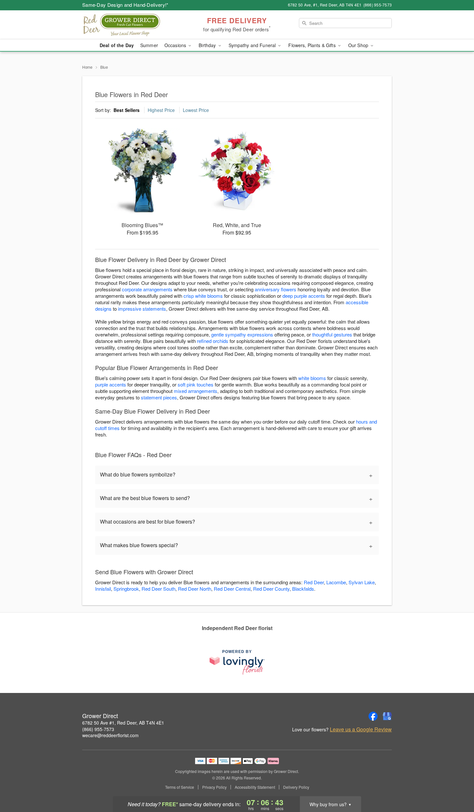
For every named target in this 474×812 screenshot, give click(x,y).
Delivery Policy (296, 787)
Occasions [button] (175, 45)
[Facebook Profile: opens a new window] (373, 716)
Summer (149, 45)
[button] (457, 785)
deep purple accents (303, 295)
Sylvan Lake (362, 582)
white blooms (312, 378)
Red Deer (314, 582)
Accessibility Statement (255, 787)
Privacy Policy (214, 787)
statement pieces (159, 397)
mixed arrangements (195, 390)
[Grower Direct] (128, 24)
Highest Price (161, 110)
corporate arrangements (147, 289)
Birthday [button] (208, 45)
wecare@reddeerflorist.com (110, 735)
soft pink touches (195, 384)
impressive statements (142, 308)
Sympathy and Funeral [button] (253, 45)
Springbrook (126, 588)
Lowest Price (196, 110)
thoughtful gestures (332, 334)
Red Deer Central (232, 588)
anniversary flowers (275, 289)
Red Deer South (158, 588)
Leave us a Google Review (361, 729)
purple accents (110, 384)
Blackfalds (303, 588)
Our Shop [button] (359, 45)
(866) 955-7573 (98, 729)
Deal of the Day (117, 45)
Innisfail (103, 588)
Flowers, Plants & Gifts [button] (312, 45)
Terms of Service (179, 787)
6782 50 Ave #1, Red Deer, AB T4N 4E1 (123, 722)
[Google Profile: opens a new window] (387, 716)
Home (87, 67)
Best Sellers (127, 110)
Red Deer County (271, 588)
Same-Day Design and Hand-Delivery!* (125, 4)
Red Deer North (194, 588)
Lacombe (336, 582)
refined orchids (212, 340)
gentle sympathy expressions (242, 334)
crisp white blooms (203, 295)
